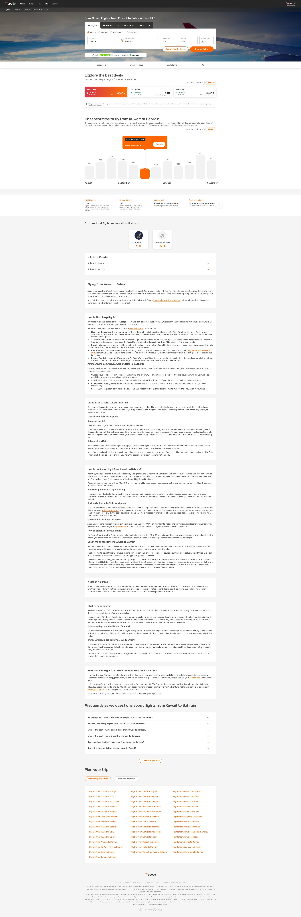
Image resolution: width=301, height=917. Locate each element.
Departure (166, 39)
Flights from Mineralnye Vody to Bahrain (149, 852)
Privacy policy (136, 882)
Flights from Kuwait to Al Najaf (103, 791)
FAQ (202, 65)
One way (211, 83)
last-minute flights (110, 510)
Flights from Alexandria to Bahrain (188, 852)
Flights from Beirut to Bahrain (186, 842)
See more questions (152, 761)
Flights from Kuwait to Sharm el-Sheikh (190, 832)
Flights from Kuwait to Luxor (143, 837)
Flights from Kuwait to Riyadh (144, 791)
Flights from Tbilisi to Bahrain (144, 847)
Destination (129, 39)
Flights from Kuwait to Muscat (186, 822)
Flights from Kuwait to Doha (101, 796)
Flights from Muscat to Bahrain (145, 817)
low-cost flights (136, 328)
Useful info (172, 65)
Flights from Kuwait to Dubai (185, 801)
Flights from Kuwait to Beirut (102, 837)
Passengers (205, 39)
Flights (23, 4)
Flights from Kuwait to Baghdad (187, 791)
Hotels (31, 4)
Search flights (201, 49)
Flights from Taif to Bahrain (143, 822)
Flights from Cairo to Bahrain (102, 852)
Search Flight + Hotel (175, 49)
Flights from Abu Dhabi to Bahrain (146, 812)
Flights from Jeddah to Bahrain (145, 842)
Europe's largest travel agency (166, 300)
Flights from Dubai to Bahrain (186, 812)
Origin (91, 39)
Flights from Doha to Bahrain (185, 807)
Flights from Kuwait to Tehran (186, 796)
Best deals (101, 65)
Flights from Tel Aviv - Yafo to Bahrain (106, 847)
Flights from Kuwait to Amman (186, 827)
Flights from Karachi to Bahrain (103, 857)
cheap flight (194, 678)
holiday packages (95, 689)
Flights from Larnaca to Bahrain (187, 847)
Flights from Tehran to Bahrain (103, 822)
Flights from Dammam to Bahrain (146, 807)
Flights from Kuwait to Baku (101, 832)
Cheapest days (136, 65)
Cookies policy (148, 882)
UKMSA (158, 882)
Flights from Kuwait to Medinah (103, 807)
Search (159, 144)
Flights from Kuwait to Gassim (144, 796)
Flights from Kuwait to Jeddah (103, 827)
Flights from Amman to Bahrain (103, 842)
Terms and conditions (122, 882)
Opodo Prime (120, 526)
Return (183, 39)
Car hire (55, 4)
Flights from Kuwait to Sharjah (144, 801)
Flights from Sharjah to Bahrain (103, 817)
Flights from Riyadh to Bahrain (103, 812)
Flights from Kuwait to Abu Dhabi (104, 801)
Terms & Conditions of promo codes (174, 882)
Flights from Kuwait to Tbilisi (185, 837)
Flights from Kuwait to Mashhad (145, 827)
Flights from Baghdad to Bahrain (187, 817)
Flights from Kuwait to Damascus (146, 832)
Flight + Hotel (43, 4)
